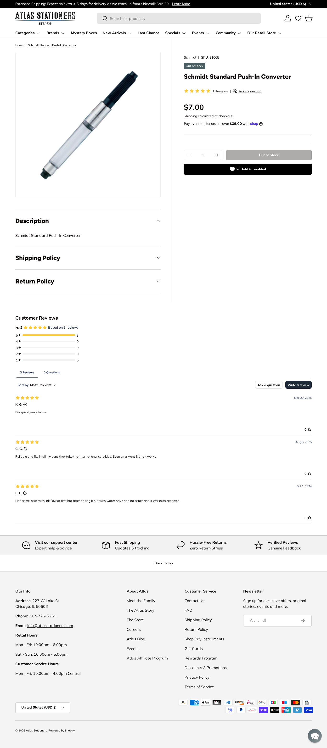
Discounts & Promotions (206, 667)
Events (198, 33)
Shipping (190, 116)
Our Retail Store (261, 33)
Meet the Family (141, 600)
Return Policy (196, 629)
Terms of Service (199, 686)
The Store (135, 619)
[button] (309, 18)
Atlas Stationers (36, 730)
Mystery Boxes (84, 33)
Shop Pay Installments (204, 639)
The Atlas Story (140, 610)
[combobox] (179, 18)
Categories (25, 33)
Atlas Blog (136, 639)
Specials (172, 33)
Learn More (181, 4)
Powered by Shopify (61, 730)
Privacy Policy (197, 677)
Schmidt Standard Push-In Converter (52, 45)
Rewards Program (201, 658)
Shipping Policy (198, 619)
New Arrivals (114, 33)
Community (226, 33)
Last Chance (148, 33)
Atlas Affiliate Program (147, 658)
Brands (52, 33)
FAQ (188, 610)
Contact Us (194, 600)
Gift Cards (194, 648)
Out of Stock (269, 155)
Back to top (163, 563)
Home (19, 45)
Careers (134, 629)
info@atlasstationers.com (50, 625)
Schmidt (190, 57)
